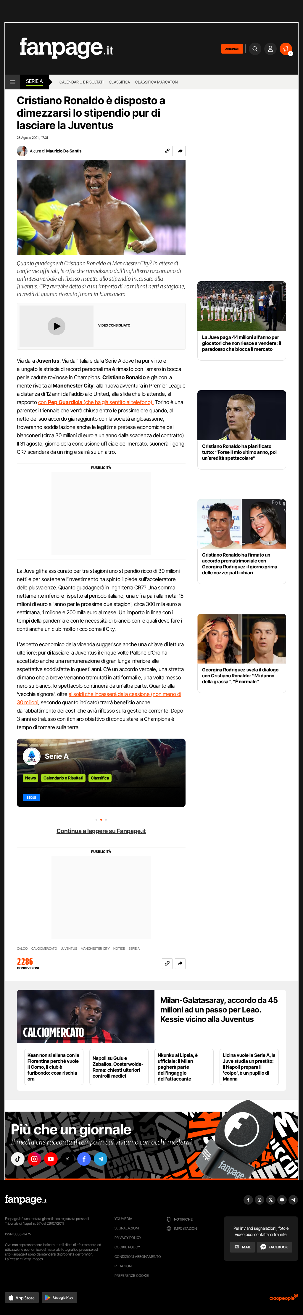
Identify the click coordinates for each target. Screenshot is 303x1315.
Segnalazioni (127, 1228)
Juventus (69, 948)
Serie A (34, 81)
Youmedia (123, 1218)
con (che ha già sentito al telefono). (96, 402)
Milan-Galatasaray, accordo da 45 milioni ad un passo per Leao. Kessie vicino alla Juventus (219, 1010)
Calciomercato (44, 948)
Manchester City (95, 948)
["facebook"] (84, 1159)
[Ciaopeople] (284, 1299)
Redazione (124, 1266)
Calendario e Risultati (63, 777)
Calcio (22, 948)
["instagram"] (34, 1159)
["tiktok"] (18, 1159)
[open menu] (12, 82)
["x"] (67, 1159)
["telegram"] (100, 1159)
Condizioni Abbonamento (138, 1256)
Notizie (119, 948)
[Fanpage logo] (59, 49)
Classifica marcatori (156, 82)
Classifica (119, 82)
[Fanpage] (25, 1200)
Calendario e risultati (81, 82)
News (30, 777)
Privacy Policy (128, 1237)
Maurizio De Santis (63, 150)
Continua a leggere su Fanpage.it (101, 831)
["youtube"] (51, 1159)
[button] (180, 151)
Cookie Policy (127, 1247)
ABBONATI (232, 49)
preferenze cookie (132, 1275)
